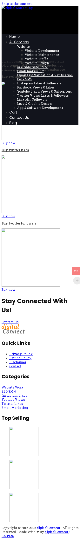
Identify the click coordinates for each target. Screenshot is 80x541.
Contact (15, 366)
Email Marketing (30, 71)
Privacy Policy (21, 354)
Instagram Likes (14, 395)
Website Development (42, 51)
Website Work (12, 387)
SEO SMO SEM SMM (32, 67)
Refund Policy (20, 358)
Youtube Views (13, 399)
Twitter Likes (12, 403)
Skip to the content (17, 4)
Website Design (37, 63)
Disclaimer (17, 362)
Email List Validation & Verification (45, 75)
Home (14, 36)
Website (23, 46)
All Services (19, 41)
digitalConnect (48, 528)
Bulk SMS (24, 79)
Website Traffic (37, 59)
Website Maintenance (42, 55)
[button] (8, 143)
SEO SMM (9, 391)
